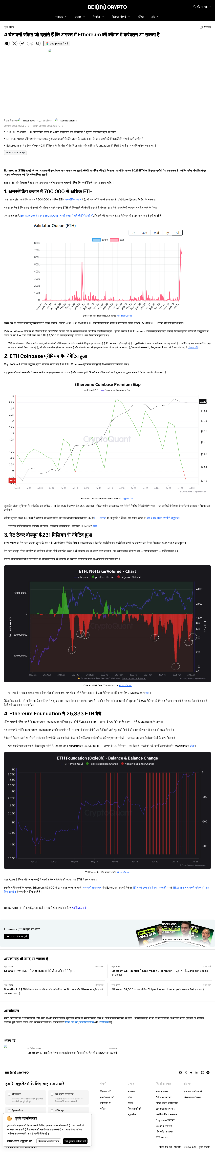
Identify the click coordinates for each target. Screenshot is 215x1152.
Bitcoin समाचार (163, 1097)
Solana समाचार (164, 1125)
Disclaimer (190, 1146)
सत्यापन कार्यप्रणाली (193, 1091)
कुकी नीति (39, 1133)
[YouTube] (7, 43)
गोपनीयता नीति (86, 1022)
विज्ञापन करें (105, 1091)
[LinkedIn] (30, 43)
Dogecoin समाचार (165, 1120)
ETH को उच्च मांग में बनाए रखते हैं (149, 887)
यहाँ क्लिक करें (79, 908)
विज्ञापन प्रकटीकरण (192, 1097)
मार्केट (130, 1102)
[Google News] (208, 1072)
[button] (25, 1097)
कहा (95, 526)
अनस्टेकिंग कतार (73, 199)
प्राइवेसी (177, 1146)
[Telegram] (22, 43)
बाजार (11, 26)
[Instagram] (38, 43)
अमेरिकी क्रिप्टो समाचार (166, 1114)
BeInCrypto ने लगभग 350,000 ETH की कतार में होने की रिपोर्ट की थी (56, 215)
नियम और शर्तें (71, 1022)
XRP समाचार (162, 1091)
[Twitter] (14, 43)
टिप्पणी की (193, 347)
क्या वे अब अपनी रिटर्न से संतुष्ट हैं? (163, 518)
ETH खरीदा (100, 518)
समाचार (131, 1091)
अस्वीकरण (104, 1022)
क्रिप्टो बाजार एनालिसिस (167, 1102)
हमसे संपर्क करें (107, 1097)
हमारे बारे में (105, 1102)
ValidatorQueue (124, 315)
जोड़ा (192, 746)
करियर (103, 1108)
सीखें (130, 1097)
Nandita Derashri (68, 120)
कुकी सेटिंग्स (204, 1146)
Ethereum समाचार (165, 1108)
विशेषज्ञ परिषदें (134, 1108)
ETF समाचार (162, 1137)
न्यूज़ (6, 26)
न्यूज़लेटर (132, 1114)
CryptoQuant (128, 498)
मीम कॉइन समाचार (164, 1131)
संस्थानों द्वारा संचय (92, 887)
